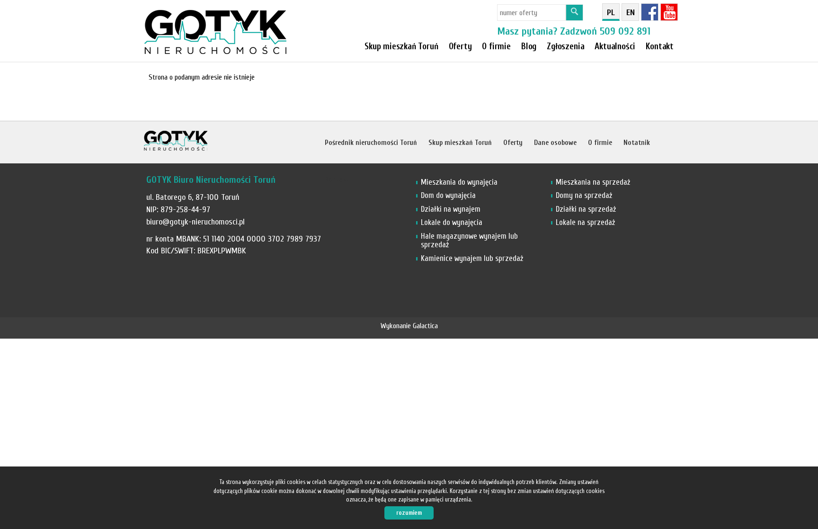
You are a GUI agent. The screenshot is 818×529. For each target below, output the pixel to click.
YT (669, 12)
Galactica (425, 326)
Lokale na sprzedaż (585, 222)
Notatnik (636, 143)
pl (611, 13)
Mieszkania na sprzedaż (593, 182)
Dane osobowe (555, 143)
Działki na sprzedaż (586, 209)
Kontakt (660, 46)
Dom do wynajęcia (448, 195)
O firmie (496, 46)
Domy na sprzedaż (584, 195)
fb (649, 12)
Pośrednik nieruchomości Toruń (371, 143)
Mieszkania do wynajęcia (459, 182)
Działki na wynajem (450, 209)
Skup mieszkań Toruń (401, 46)
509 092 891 (625, 31)
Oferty (460, 46)
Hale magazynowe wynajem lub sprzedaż (469, 240)
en (630, 13)
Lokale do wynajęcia (451, 222)
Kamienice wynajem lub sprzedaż (472, 258)
